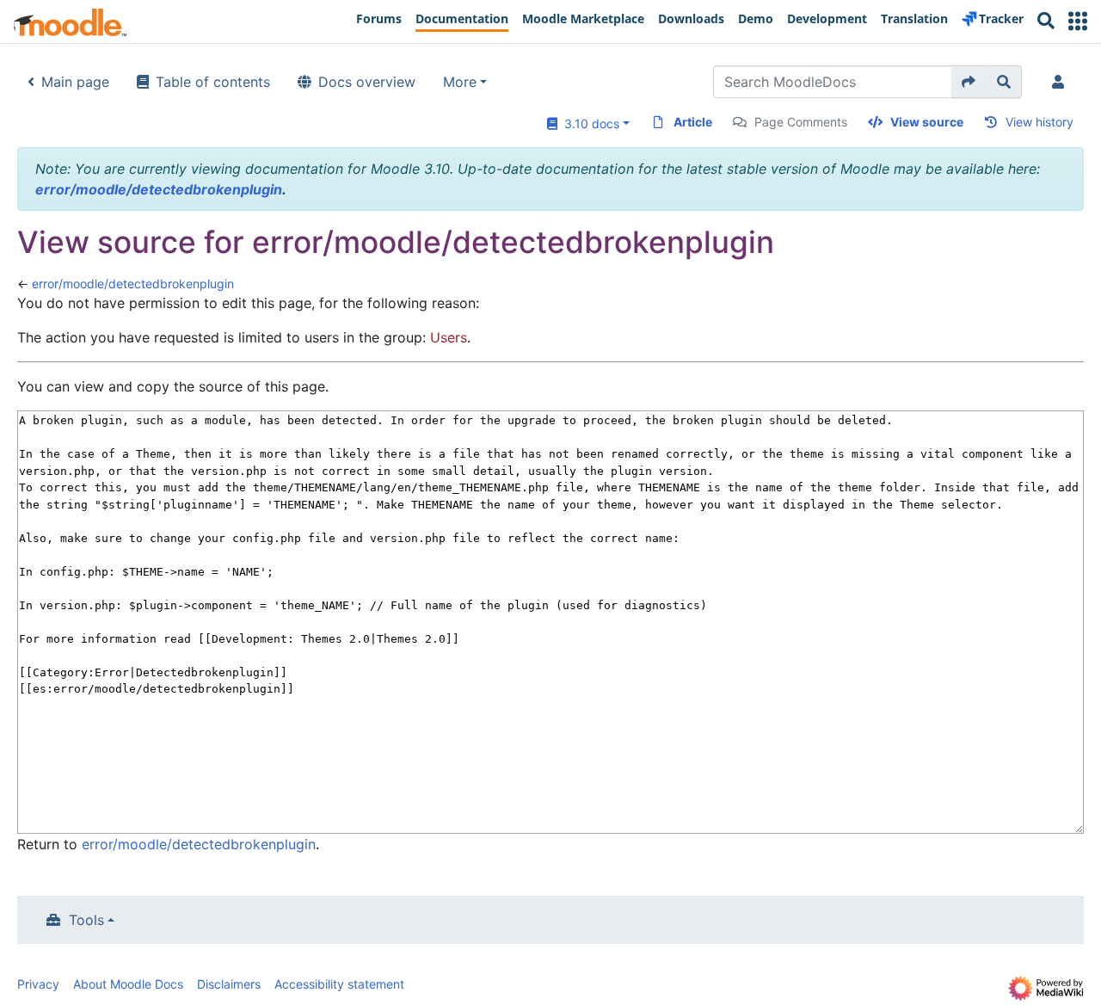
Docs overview (366, 81)
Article (693, 121)
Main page (75, 81)
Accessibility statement (339, 984)
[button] (1077, 21)
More (460, 81)
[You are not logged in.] (1061, 82)
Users (448, 337)
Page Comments (800, 121)
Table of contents (213, 81)
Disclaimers (229, 984)
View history (1039, 121)
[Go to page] (969, 81)
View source (926, 121)
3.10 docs (588, 123)
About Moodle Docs (128, 984)
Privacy (38, 984)
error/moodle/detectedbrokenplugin (158, 189)
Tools (86, 919)
